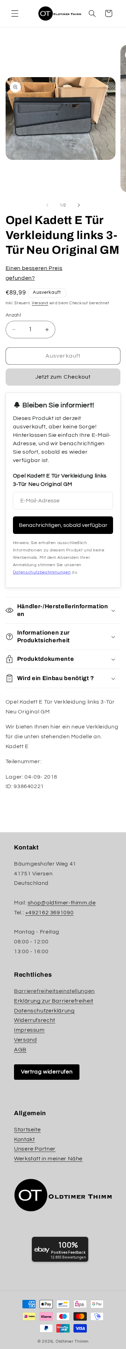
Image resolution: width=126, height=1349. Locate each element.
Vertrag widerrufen (46, 1072)
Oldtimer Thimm (72, 1341)
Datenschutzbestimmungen (42, 572)
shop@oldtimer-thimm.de (62, 903)
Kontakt (24, 1139)
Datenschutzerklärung (44, 1011)
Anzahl (13, 315)
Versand (40, 303)
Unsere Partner (35, 1149)
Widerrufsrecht (34, 1020)
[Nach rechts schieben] (78, 205)
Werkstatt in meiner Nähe (48, 1158)
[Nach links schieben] (47, 205)
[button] (15, 13)
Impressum (29, 1030)
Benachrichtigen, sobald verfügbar (63, 525)
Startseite (27, 1129)
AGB (20, 1049)
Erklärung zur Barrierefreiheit (53, 1001)
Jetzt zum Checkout (63, 377)
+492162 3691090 (49, 912)
